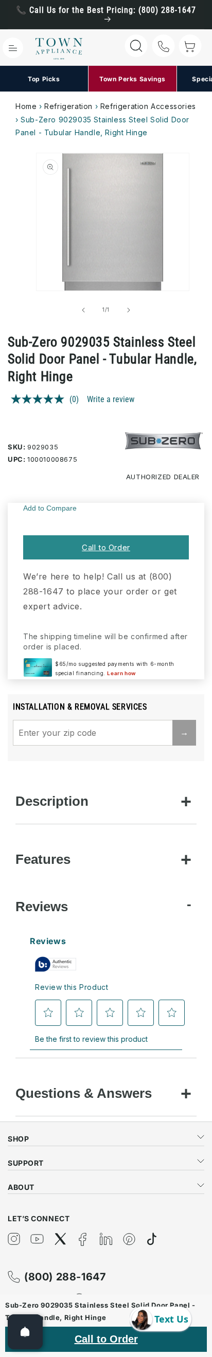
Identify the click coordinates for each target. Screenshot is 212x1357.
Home (26, 106)
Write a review (110, 399)
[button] (13, 48)
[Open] (25, 1331)
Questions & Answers (83, 1093)
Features (42, 859)
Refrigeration (68, 106)
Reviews (41, 906)
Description (52, 801)
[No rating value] (40, 399)
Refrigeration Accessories (148, 106)
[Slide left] (83, 310)
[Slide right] (128, 310)
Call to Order (106, 547)
